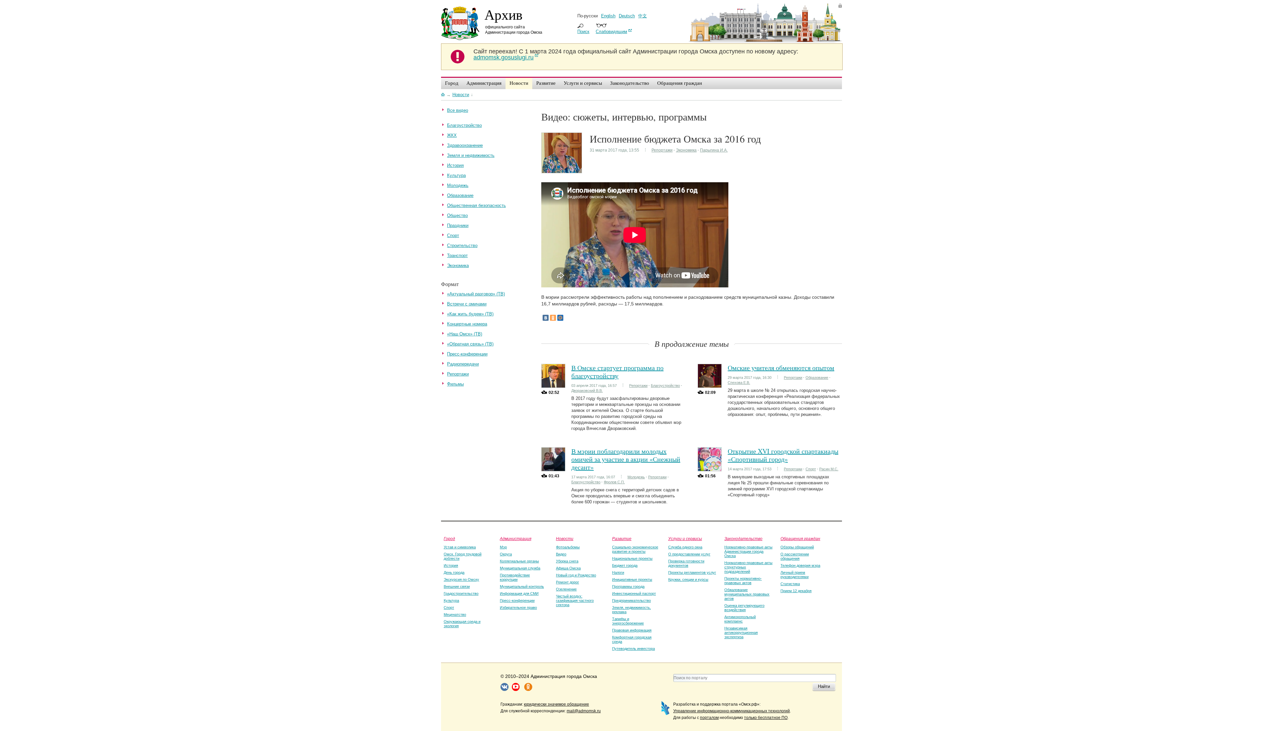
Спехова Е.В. (739, 383)
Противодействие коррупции (515, 577)
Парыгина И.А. (714, 150)
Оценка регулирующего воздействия (744, 607)
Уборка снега (567, 561)
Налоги (618, 572)
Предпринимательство (631, 600)
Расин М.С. (828, 469)
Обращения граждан (800, 538)
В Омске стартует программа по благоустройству (617, 371)
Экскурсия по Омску (461, 579)
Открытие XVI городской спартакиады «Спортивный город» (783, 455)
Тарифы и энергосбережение (628, 621)
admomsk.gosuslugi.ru (503, 57)
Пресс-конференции (517, 600)
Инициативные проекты (632, 579)
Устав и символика (460, 547)
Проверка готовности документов (686, 563)
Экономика (686, 150)
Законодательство (743, 538)
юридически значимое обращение (556, 704)
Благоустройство (665, 386)
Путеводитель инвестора (633, 649)
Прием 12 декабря (796, 591)
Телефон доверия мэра (800, 565)
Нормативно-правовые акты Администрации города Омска (748, 551)
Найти (824, 686)
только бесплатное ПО (766, 717)
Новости (564, 538)
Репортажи (662, 150)
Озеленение (566, 589)
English (608, 15)
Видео (561, 554)
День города (454, 572)
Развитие (621, 538)
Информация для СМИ (519, 593)
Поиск (583, 31)
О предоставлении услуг (689, 554)
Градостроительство (461, 593)
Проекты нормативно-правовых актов (743, 580)
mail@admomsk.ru (584, 711)
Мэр (503, 547)
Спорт (811, 469)
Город (449, 538)
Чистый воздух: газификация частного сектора (575, 600)
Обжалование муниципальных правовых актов (746, 594)
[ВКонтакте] (546, 318)
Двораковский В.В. (587, 391)
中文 (642, 15)
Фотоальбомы (568, 547)
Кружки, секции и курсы (688, 579)
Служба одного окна (685, 547)
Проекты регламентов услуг (692, 572)
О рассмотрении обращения (794, 556)
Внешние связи (457, 586)
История (451, 565)
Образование (817, 378)
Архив (503, 14)
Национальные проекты (632, 558)
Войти (840, 5)
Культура (451, 600)
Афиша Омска (568, 568)
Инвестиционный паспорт (634, 593)
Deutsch (627, 15)
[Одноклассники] (553, 318)
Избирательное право (518, 607)
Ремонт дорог (567, 582)
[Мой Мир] (560, 318)
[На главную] (443, 94)
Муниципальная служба (520, 568)
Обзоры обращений (797, 547)
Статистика (790, 584)
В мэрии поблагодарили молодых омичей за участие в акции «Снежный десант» (625, 459)
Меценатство (455, 615)
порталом (709, 717)
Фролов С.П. (614, 482)
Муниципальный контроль (522, 586)
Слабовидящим (611, 31)
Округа (506, 554)
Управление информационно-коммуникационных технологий (731, 711)
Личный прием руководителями (794, 574)
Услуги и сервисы (685, 538)
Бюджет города (624, 565)
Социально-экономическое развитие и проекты (635, 549)
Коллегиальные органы (519, 561)
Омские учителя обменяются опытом (781, 367)
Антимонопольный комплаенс (740, 619)
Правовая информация (632, 630)
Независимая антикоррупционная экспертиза (741, 632)
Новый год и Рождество (576, 575)
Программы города (628, 586)
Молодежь (636, 477)
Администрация (515, 538)
